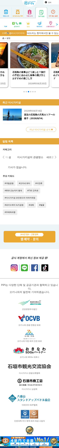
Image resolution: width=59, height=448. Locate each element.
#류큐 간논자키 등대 (13, 190)
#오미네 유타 (24, 183)
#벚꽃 (41, 205)
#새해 (31, 205)
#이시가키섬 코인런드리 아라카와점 (20, 198)
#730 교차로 (32, 190)
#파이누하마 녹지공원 (14, 205)
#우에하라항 (10, 212)
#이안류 (38, 183)
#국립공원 (9, 183)
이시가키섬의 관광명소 (29, 157)
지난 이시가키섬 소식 (40, 129)
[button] (24, 91)
